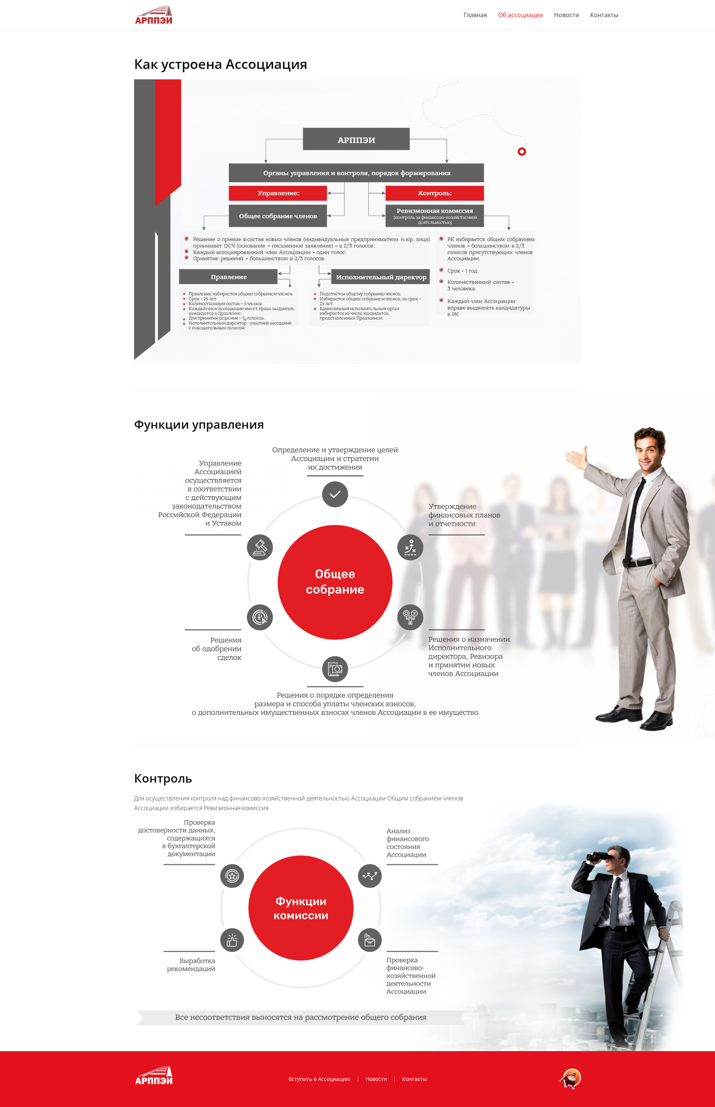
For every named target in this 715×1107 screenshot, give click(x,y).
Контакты (604, 15)
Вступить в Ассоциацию (319, 1078)
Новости (566, 15)
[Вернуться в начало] (153, 15)
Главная (475, 15)
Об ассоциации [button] (520, 15)
